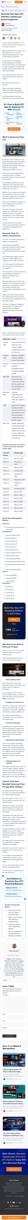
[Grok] (15, 38)
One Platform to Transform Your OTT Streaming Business (14, 881)
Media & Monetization (12, 7)
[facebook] (10, 1202)
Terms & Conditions (19, 1196)
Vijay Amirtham (10, 25)
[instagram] (8, 1202)
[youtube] (14, 1202)
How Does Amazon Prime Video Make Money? (14, 926)
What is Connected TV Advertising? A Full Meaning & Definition (15, 933)
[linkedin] (20, 1202)
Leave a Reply (8, 986)
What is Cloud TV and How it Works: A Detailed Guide (15, 919)
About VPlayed (14, 1180)
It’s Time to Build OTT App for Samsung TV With (14, 107)
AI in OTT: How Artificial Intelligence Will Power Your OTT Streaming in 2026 (13, 1134)
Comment (5, 995)
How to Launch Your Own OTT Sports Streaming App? (14, 912)
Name (4, 1014)
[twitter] (17, 1202)
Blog (2, 7)
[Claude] (19, 38)
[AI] (7, 38)
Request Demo (14, 129)
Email (4, 1021)
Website (4, 1027)
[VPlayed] (7, 2)
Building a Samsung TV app (11, 651)
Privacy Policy (9, 1196)
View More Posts (13, 955)
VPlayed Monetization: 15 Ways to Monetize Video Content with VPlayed (12, 1070)
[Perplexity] (11, 38)
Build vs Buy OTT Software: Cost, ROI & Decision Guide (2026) (13, 1102)
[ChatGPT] (3, 38)
